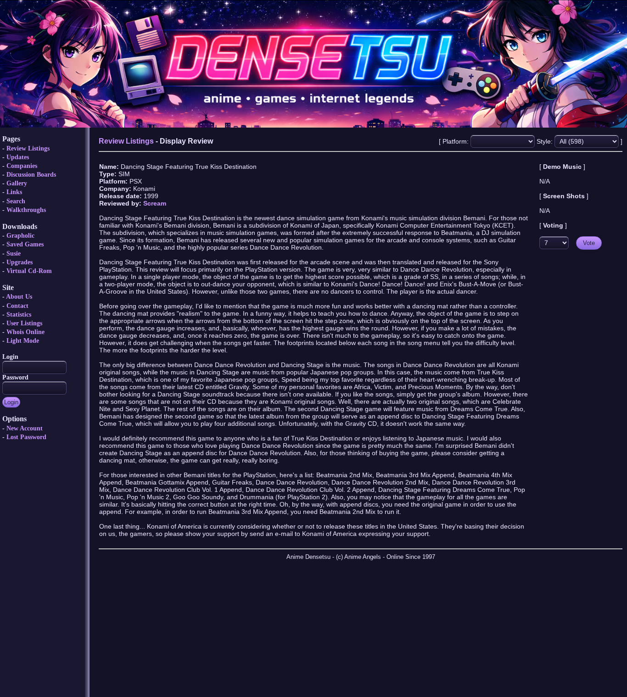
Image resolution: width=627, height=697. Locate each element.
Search (15, 201)
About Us (19, 296)
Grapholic (20, 235)
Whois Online (25, 332)
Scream (154, 203)
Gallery (16, 183)
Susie (13, 253)
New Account (24, 428)
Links (14, 192)
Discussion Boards (31, 174)
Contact (17, 305)
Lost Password (26, 437)
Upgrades (19, 262)
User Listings (24, 323)
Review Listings (28, 148)
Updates (17, 157)
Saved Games (25, 244)
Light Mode (22, 340)
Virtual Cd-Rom (29, 271)
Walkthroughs (26, 209)
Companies (21, 165)
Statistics (18, 314)
